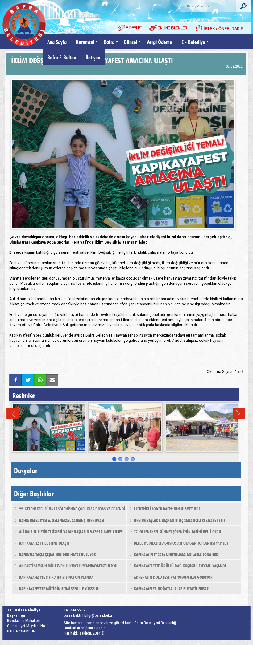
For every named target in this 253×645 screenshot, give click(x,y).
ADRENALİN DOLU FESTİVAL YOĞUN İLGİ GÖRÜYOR (173, 576)
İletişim (92, 56)
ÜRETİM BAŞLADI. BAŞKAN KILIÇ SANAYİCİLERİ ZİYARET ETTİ (179, 519)
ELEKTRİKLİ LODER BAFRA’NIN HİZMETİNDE (167, 508)
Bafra (109, 41)
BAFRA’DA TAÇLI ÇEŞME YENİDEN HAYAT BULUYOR (57, 554)
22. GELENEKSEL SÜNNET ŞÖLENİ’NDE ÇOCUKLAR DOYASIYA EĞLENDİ (72, 508)
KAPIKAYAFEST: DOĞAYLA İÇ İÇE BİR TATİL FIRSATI (171, 588)
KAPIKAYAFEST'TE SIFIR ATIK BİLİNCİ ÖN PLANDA (56, 576)
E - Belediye (193, 41)
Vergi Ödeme (159, 41)
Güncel (130, 41)
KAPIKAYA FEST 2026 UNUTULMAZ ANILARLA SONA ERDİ (177, 554)
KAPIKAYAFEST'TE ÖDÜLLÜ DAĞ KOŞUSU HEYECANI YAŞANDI (180, 565)
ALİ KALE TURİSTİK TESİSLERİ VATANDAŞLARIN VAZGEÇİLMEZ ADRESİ (71, 531)
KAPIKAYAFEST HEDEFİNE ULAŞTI (44, 542)
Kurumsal (85, 41)
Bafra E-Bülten (61, 56)
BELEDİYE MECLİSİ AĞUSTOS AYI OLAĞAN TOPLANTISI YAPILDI (181, 542)
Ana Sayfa (57, 41)
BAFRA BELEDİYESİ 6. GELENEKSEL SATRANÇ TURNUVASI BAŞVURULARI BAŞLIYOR (58, 521)
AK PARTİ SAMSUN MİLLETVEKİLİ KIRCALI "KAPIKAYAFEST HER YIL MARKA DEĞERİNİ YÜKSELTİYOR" (65, 567)
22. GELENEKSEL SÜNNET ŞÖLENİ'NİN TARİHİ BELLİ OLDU (177, 531)
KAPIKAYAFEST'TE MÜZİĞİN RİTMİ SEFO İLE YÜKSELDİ (59, 588)
